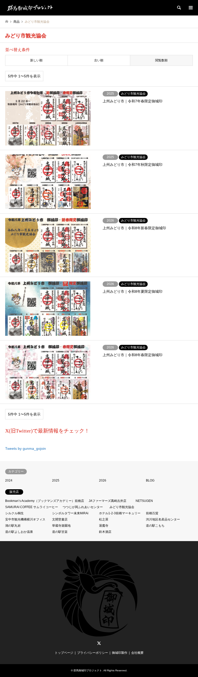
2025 (55, 480)
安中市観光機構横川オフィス (25, 519)
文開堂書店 (60, 519)
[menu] (190, 7)
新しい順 (36, 60)
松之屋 (103, 519)
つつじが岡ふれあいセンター (83, 507)
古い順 (98, 60)
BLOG (150, 480)
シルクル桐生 (14, 513)
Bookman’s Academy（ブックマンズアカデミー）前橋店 (44, 501)
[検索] (178, 7)
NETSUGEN (144, 501)
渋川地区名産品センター (163, 519)
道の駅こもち (155, 525)
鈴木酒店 (105, 532)
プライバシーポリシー (92, 653)
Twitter (99, 643)
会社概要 (137, 653)
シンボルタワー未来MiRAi (70, 513)
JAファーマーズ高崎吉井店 (107, 501)
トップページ (64, 653)
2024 (8, 480)
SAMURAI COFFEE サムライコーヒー (31, 507)
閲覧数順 (161, 60)
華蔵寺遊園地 (61, 525)
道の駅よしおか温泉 (19, 532)
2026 (102, 480)
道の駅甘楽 (60, 532)
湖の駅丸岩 (13, 525)
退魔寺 (103, 525)
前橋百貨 (152, 513)
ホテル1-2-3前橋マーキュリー (120, 513)
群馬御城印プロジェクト (87, 670)
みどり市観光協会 (122, 507)
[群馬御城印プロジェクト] (29, 8)
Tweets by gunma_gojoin (25, 448)
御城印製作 (119, 653)
